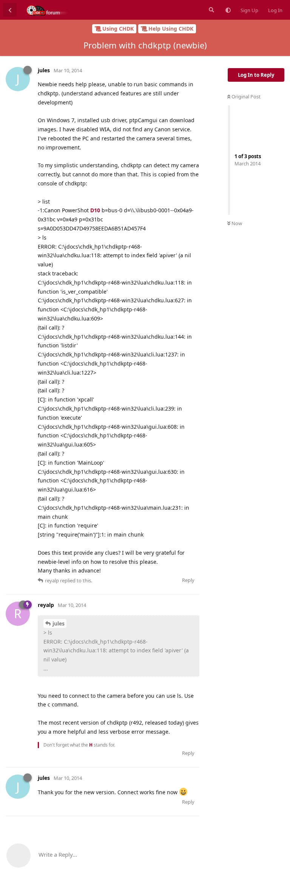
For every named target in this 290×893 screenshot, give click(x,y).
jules (58, 623)
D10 (95, 210)
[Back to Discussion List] (10, 10)
